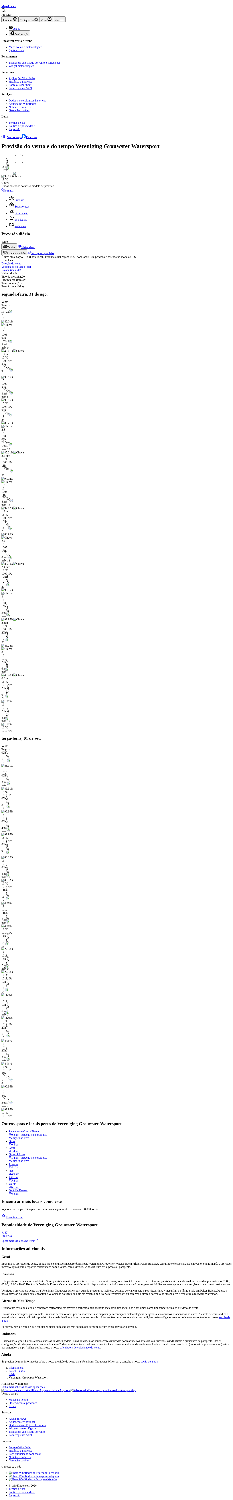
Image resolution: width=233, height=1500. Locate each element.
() (16, 266)
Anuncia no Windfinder (22, 103)
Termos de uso (17, 122)
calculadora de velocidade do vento (80, 1347)
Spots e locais (16, 50)
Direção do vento (11, 263)
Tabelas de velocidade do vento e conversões (34, 62)
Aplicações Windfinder (22, 78)
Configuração (21, 34)
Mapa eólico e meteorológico (25, 47)
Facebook (31, 137)
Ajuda (16, 28)
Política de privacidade (22, 126)
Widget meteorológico (21, 65)
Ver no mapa (14, 137)
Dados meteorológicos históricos (27, 100)
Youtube (52, 1479)
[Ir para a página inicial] (1, 3)
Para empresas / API (20, 88)
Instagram (53, 1476)
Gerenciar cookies (19, 110)
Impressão (14, 129)
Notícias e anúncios (20, 107)
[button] (116, 12)
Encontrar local (14, 1217)
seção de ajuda (149, 1361)
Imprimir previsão (16, 253)
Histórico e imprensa (20, 81)
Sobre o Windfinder (20, 84)
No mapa (8, 190)
